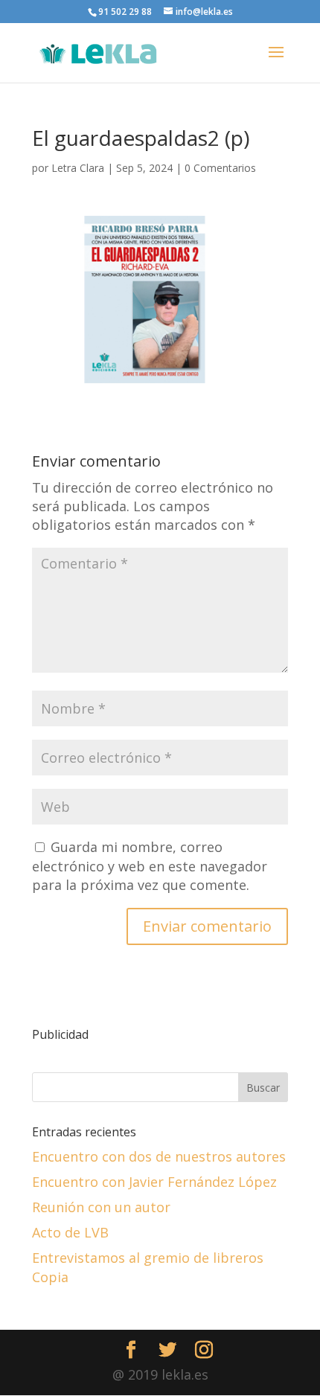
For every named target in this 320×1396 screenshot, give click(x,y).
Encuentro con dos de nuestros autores (159, 1156)
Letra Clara (77, 168)
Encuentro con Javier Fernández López (154, 1182)
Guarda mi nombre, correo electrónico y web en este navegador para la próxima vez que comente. (149, 865)
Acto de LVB (70, 1232)
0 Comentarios (220, 168)
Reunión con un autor (101, 1207)
